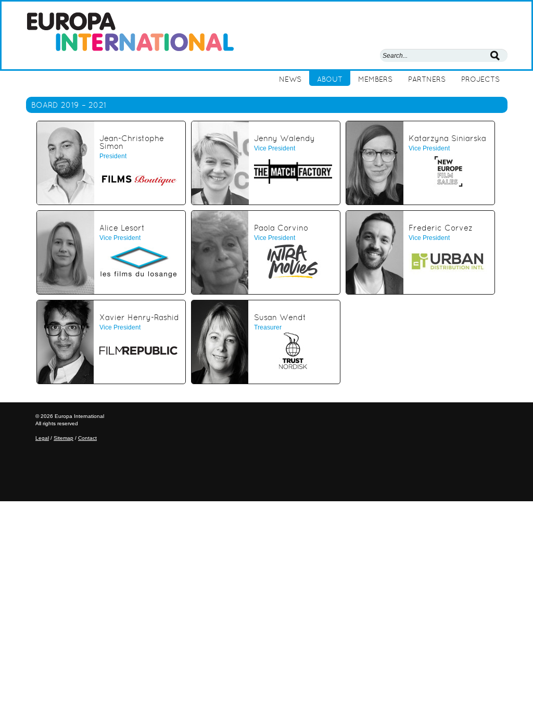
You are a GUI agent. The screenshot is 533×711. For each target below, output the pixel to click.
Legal (42, 438)
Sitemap (63, 438)
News (290, 79)
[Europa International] (130, 31)
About (329, 79)
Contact (87, 438)
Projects (480, 79)
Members (375, 79)
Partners (427, 79)
